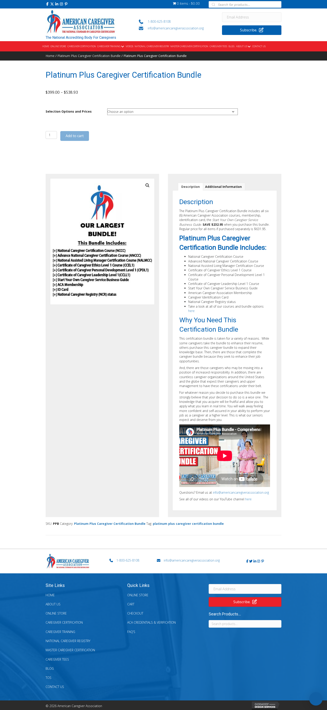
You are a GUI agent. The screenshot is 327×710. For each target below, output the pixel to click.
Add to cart (75, 135)
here (191, 311)
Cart (130, 604)
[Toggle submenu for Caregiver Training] (122, 46)
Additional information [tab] (223, 187)
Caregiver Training (60, 632)
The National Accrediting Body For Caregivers (81, 37)
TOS (48, 678)
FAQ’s (131, 632)
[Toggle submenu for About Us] (249, 46)
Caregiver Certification (64, 622)
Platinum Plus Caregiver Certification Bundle (89, 56)
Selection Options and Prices (69, 111)
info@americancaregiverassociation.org (241, 492)
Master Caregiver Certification (70, 650)
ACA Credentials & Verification (151, 622)
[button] (47, 4)
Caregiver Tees (57, 659)
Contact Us (55, 687)
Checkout (135, 613)
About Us (53, 604)
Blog (50, 668)
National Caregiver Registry (68, 641)
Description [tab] (190, 187)
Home (50, 56)
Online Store (56, 613)
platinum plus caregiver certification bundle (188, 523)
